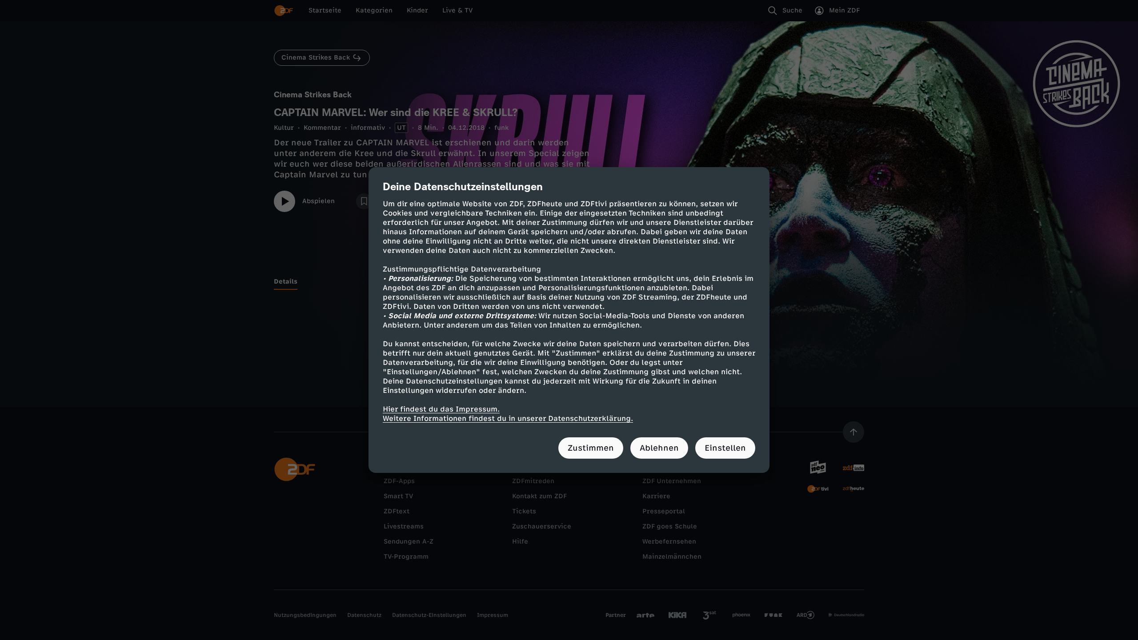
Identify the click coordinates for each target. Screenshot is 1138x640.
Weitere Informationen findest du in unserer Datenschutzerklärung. (508, 418)
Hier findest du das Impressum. (441, 409)
